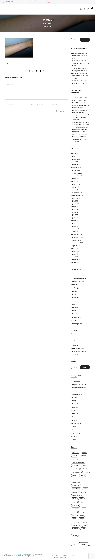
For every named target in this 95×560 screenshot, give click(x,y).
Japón (85, 489)
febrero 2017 (76, 229)
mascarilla (75, 509)
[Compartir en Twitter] (32, 69)
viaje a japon (76, 327)
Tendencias (76, 525)
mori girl (82, 512)
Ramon (74, 137)
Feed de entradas (78, 348)
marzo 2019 (76, 184)
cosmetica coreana (78, 462)
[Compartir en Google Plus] (37, 69)
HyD (32, 556)
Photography (76, 317)
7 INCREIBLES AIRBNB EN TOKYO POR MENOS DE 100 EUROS (80, 63)
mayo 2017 (75, 221)
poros (74, 515)
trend (83, 529)
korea (74, 499)
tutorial (74, 532)
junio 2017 (75, 218)
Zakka (74, 333)
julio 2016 (75, 248)
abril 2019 (75, 181)
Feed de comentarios (79, 351)
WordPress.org (77, 354)
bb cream (75, 452)
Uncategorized (77, 324)
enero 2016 (75, 262)
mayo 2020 (76, 159)
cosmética (75, 465)
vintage (74, 535)
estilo (83, 469)
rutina (74, 519)
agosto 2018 (76, 198)
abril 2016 (75, 257)
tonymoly (75, 529)
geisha (74, 479)
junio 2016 (75, 251)
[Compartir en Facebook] (29, 69)
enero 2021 (75, 153)
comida (74, 455)
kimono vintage (77, 495)
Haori (81, 479)
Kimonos (75, 307)
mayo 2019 (75, 179)
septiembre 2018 (77, 195)
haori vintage (76, 482)
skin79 (85, 522)
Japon (74, 304)
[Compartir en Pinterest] (40, 69)
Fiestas (83, 475)
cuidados (75, 469)
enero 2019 (75, 190)
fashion (74, 475)
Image (74, 294)
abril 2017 (75, 223)
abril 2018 (75, 209)
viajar (82, 532)
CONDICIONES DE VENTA (68, 556)
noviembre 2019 (77, 176)
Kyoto (81, 499)
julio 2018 (75, 201)
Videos (74, 330)
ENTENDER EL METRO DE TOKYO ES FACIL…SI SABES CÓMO (80, 76)
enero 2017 (75, 232)
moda (74, 512)
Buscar (83, 544)
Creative (75, 285)
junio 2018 (75, 204)
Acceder (75, 346)
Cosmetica (76, 275)
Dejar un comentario (13, 64)
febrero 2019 (76, 187)
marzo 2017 (76, 226)
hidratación (75, 485)
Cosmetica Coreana (79, 278)
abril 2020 (75, 162)
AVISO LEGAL (55, 556)
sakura (82, 519)
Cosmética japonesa (79, 281)
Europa (86, 472)
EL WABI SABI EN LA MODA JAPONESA (80, 117)
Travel (74, 320)
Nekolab (20, 556)
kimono (74, 492)
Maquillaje (75, 505)
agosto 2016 (76, 246)
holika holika (76, 489)
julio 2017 (75, 215)
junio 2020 (75, 156)
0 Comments (47, 26)
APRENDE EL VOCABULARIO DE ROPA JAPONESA (79, 139)
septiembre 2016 (77, 243)
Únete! (52, 3)
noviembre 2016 (77, 237)
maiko (82, 502)
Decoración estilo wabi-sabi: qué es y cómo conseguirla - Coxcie (80, 112)
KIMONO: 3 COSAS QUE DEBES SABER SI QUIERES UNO (79, 56)
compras (83, 455)
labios (74, 502)
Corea (74, 459)
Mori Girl (74, 314)
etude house (76, 472)
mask (84, 509)
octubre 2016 (76, 240)
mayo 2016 (75, 254)
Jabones (75, 301)
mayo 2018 (75, 207)
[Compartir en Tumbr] (43, 69)
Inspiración (75, 298)
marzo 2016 (76, 260)
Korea (74, 311)
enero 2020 (76, 170)
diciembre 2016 (77, 234)
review (82, 515)
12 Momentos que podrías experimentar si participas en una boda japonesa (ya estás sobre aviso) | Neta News (81, 127)
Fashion (74, 291)
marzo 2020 (76, 165)
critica (84, 465)
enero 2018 (75, 212)
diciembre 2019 (77, 173)
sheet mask (76, 522)
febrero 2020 (76, 167)
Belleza (84, 452)
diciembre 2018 (77, 193)
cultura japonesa (77, 288)
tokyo (85, 525)
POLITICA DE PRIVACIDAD (58, 557)
